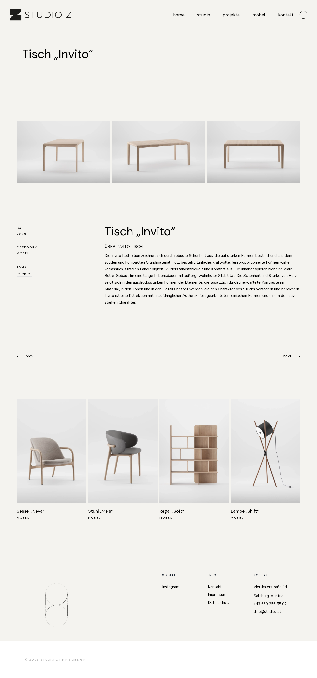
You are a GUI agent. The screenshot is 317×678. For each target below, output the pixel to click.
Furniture (24, 274)
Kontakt (215, 586)
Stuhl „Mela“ (100, 511)
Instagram (170, 586)
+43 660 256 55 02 (270, 603)
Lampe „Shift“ (245, 511)
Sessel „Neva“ (30, 511)
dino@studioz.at (267, 611)
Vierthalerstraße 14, (271, 586)
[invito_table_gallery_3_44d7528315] (158, 152)
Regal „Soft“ (171, 511)
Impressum (217, 594)
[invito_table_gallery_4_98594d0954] (253, 152)
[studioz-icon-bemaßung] (56, 605)
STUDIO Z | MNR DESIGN (63, 660)
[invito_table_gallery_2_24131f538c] (63, 152)
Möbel (23, 253)
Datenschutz (219, 602)
